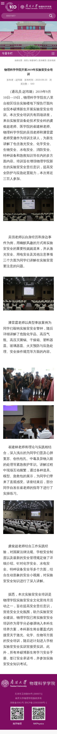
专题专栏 (33, 60)
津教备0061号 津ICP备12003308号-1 (28, 702)
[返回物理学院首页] (28, 7)
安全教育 (42, 60)
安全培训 (51, 60)
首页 (26, 60)
